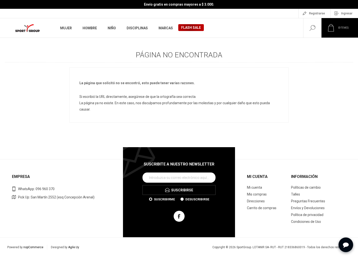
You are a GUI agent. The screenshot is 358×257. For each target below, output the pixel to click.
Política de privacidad (307, 215)
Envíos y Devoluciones (308, 208)
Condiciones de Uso (306, 222)
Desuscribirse (197, 199)
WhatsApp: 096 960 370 (36, 189)
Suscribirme (164, 199)
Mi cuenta (254, 187)
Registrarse (317, 13)
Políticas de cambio (306, 187)
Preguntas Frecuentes (308, 201)
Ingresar (346, 13)
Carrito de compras (261, 208)
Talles (295, 194)
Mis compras (257, 194)
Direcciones (256, 201)
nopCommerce (33, 247)
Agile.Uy (73, 247)
